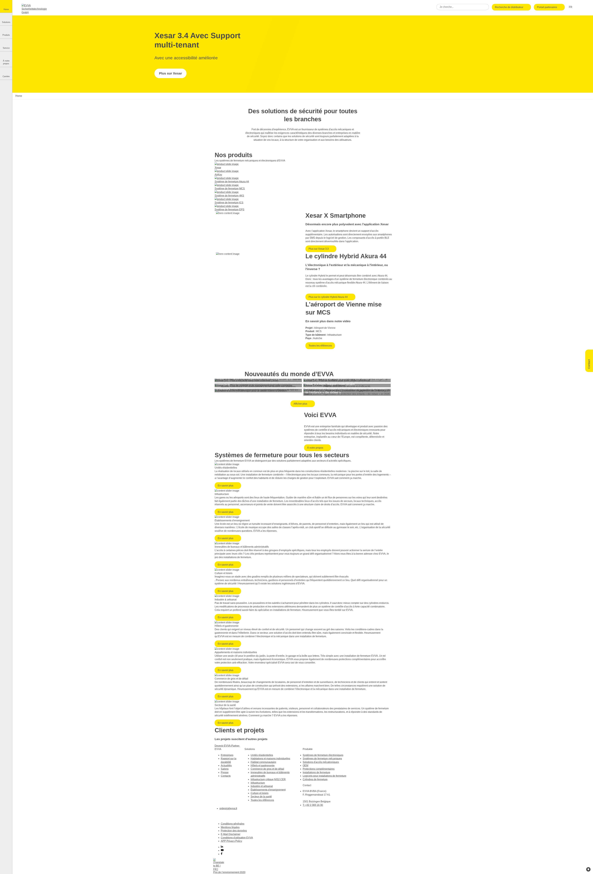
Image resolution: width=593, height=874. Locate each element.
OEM (305, 765)
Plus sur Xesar (170, 73)
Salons (225, 769)
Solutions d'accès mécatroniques (321, 762)
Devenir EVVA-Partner (227, 745)
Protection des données (234, 830)
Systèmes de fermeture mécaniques (322, 758)
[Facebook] (221, 854)
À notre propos (315, 447)
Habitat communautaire (263, 762)
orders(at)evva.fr (228, 808)
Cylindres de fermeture (315, 779)
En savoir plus (225, 485)
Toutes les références (320, 345)
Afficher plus (300, 403)
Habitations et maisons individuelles (270, 758)
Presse (225, 772)
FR (571, 7)
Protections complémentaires (318, 769)
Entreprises (227, 755)
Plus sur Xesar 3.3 (319, 248)
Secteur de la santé (261, 796)
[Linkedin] (222, 847)
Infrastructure (258, 782)
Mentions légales (230, 827)
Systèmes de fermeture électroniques (323, 755)
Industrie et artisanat (262, 786)
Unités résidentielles (262, 755)
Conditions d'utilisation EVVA (237, 837)
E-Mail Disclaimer (230, 834)
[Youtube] (222, 850)
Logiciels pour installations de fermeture (324, 776)
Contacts (226, 776)
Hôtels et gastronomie (263, 765)
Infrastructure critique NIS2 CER (268, 779)
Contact (589, 364)
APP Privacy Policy (231, 841)
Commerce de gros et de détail (267, 769)
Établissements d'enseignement (268, 789)
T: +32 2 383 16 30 (313, 805)
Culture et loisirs (259, 793)
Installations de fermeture (316, 772)
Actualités (226, 765)
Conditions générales (232, 823)
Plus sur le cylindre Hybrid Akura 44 (328, 297)
